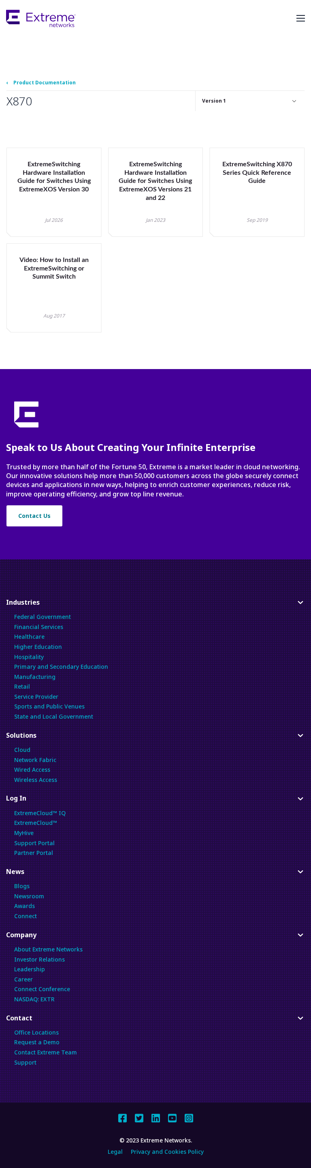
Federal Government (42, 616)
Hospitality (29, 657)
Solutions (21, 737)
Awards (24, 906)
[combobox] (250, 101)
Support (25, 1062)
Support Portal (34, 843)
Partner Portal (33, 853)
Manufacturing (34, 677)
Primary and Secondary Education (61, 666)
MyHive (24, 833)
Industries (23, 604)
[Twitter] (139, 1117)
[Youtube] (172, 1117)
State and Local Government (53, 716)
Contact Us (34, 516)
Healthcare (29, 636)
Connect (25, 916)
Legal (115, 1151)
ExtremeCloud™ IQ (40, 813)
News (17, 873)
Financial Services (38, 627)
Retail (22, 686)
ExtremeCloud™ (35, 823)
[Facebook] (122, 1117)
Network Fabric (35, 760)
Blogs (22, 886)
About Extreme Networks (48, 949)
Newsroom (29, 896)
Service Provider (36, 696)
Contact (19, 1020)
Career (23, 979)
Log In (17, 800)
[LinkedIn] (155, 1117)
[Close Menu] (300, 18)
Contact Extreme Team (45, 1052)
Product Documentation (44, 82)
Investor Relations (39, 959)
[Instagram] (189, 1117)
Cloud (22, 750)
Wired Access (32, 769)
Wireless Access (35, 780)
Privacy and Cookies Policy (167, 1151)
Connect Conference (42, 989)
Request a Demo (37, 1042)
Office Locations (36, 1032)
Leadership (29, 969)
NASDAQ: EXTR (34, 999)
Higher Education (38, 647)
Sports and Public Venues (49, 706)
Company (21, 937)
